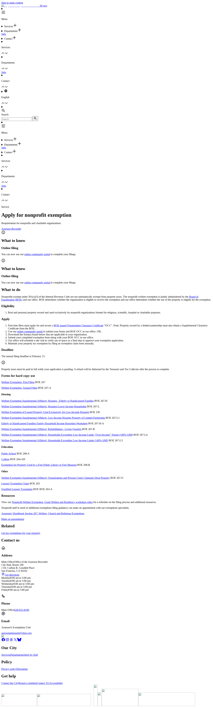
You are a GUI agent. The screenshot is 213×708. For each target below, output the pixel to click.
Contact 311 (43, 683)
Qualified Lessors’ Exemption (17, 489)
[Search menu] (106, 109)
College (5, 459)
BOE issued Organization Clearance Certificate (78, 325)
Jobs (3, 34)
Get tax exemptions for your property (20, 533)
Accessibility (56, 683)
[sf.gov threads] (11, 640)
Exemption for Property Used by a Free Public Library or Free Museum (39, 464)
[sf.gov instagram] (7, 640)
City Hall (33, 654)
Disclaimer (22, 669)
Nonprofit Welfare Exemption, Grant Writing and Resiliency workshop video (52, 502)
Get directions (12, 574)
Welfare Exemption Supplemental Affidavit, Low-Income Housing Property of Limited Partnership (53, 417)
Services (5, 654)
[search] (35, 118)
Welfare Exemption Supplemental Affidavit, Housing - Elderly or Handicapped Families (47, 400)
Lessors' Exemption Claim (15, 483)
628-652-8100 (21, 610)
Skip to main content (12, 2)
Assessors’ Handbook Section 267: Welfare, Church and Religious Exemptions (42, 513)
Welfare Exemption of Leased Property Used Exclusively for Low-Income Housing (45, 412)
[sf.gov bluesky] (19, 640)
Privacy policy (8, 669)
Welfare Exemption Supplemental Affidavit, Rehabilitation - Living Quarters (41, 429)
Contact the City (9, 683)
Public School (8, 453)
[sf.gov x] (15, 640)
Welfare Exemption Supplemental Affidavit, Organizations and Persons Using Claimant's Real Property (55, 477)
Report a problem (27, 683)
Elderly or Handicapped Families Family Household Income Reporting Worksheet (44, 423)
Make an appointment (12, 519)
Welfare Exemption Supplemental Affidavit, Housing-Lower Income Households (43, 406)
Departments (16, 654)
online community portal (37, 254)
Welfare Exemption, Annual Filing (19, 387)
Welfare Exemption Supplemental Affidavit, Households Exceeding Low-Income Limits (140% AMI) (54, 440)
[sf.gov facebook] (3, 640)
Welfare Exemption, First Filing (17, 382)
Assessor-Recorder (11, 228)
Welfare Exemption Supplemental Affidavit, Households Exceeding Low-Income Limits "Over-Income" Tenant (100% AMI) (67, 434)
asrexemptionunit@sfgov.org (16, 633)
